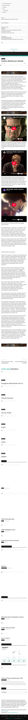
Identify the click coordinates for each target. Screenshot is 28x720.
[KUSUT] (14, 420)
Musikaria (3, 380)
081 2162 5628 (4, 711)
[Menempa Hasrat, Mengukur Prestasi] (14, 607)
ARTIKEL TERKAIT (6, 369)
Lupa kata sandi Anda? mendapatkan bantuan (11, 30)
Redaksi (4, 12)
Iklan (4, 8)
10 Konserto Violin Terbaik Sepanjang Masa (7, 362)
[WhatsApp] (8, 353)
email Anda (3, 36)
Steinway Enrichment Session (10, 540)
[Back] (1, 16)
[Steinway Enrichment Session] (14, 537)
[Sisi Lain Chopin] (14, 405)
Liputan (3, 618)
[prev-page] (1, 459)
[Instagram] (2, 15)
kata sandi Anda (4, 27)
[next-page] (2, 459)
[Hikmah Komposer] (14, 390)
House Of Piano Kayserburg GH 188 (12, 678)
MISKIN (3, 457)
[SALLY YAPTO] (14, 635)
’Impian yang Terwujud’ (8, 627)
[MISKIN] (14, 449)
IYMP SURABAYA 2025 (8, 530)
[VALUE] (14, 434)
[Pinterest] (5, 353)
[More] (11, 353)
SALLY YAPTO (5, 638)
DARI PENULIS (14, 369)
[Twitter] (3, 15)
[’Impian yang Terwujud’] (14, 624)
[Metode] (14, 557)
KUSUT (3, 427)
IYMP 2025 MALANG (7, 519)
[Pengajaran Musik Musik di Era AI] (14, 376)
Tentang (4, 7)
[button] (2, 53)
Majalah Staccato (11, 718)
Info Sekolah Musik (7, 3)
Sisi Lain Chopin (6, 413)
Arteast (21, 718)
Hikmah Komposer (7, 398)
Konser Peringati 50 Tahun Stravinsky (21, 362)
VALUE (3, 442)
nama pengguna (4, 22)
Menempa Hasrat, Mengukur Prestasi (12, 617)
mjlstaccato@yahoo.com (13, 712)
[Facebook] (1, 15)
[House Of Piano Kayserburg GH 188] (14, 672)
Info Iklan (6, 10)
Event (2, 488)
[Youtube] (4, 15)
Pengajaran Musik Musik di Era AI (12, 383)
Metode (3, 566)
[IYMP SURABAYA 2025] (14, 526)
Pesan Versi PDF (6, 5)
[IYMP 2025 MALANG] (14, 505)
